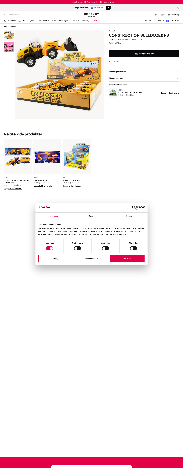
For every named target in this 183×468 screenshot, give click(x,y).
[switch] (77, 248)
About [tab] (129, 216)
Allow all (127, 258)
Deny (55, 258)
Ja (108, 7)
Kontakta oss (158, 21)
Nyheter (32, 21)
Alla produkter (10, 27)
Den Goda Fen (43, 21)
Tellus (54, 21)
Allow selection (91, 258)
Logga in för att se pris (144, 53)
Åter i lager (63, 21)
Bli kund (148, 21)
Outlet (94, 21)
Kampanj (85, 21)
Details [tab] (92, 216)
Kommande (75, 21)
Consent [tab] (54, 216)
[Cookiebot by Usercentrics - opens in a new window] (134, 208)
